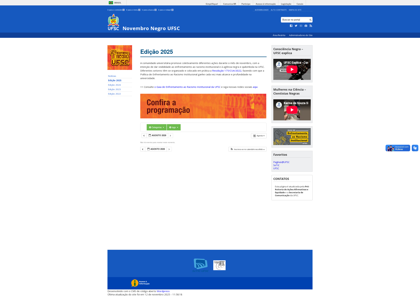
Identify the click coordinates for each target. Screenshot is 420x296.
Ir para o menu (133, 10)
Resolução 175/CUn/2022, (226, 70)
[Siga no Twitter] (296, 26)
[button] (247, 149)
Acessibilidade (262, 10)
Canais (300, 3)
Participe (246, 3)
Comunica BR (229, 3)
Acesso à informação (266, 3)
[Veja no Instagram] (306, 26)
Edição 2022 (114, 93)
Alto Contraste (279, 10)
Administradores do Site (301, 35)
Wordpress (163, 291)
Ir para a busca (149, 10)
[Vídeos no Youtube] (301, 26)
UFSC (276, 168)
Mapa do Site (295, 10)
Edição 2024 (114, 84)
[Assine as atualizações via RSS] (311, 26)
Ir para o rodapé (165, 10)
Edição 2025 (114, 80)
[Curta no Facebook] (291, 26)
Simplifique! (212, 3)
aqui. (255, 86)
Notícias (112, 75)
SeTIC (276, 165)
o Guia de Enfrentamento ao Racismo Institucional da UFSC (187, 86)
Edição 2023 (114, 89)
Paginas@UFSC (281, 162)
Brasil (117, 2)
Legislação (286, 3)
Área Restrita (279, 35)
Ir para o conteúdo (115, 10)
